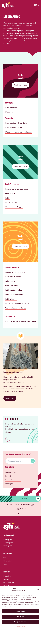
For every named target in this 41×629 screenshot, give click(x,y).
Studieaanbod (10, 472)
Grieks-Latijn (10, 193)
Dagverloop (7, 576)
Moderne (8, 112)
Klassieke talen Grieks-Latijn (16, 123)
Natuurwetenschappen (14, 207)
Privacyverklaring (20, 626)
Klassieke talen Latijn (13, 127)
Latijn (7, 198)
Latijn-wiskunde (11, 299)
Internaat (6, 579)
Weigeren (20, 617)
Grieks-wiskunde (11, 285)
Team (5, 564)
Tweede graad (8, 543)
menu (36, 5)
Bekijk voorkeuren (20, 622)
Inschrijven (9, 476)
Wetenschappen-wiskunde (15, 308)
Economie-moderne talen (15, 272)
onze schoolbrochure (23, 429)
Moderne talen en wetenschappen (18, 132)
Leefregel (9, 484)
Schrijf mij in (9, 398)
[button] (38, 589)
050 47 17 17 (20, 509)
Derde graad (7, 546)
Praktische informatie (13, 480)
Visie (4, 558)
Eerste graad (7, 540)
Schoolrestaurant (9, 582)
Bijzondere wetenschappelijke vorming (20, 321)
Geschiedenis (7, 561)
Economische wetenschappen (17, 189)
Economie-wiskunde (13, 277)
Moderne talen (11, 202)
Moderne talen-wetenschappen (17, 303)
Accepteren (20, 611)
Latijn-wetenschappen (14, 294)
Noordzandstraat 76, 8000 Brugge (20, 504)
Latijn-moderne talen (13, 290)
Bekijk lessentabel (20, 85)
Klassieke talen (11, 108)
